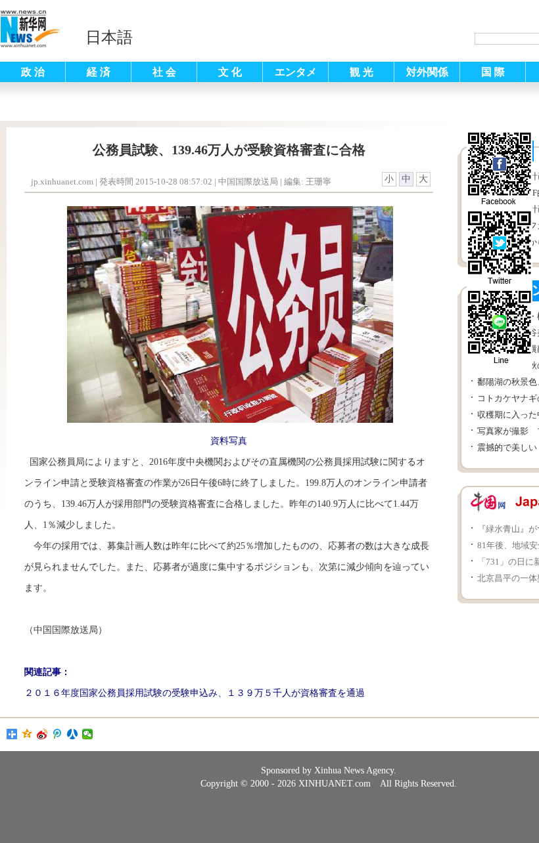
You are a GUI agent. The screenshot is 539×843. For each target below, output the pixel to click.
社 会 (164, 71)
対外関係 (427, 71)
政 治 (33, 71)
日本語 (109, 37)
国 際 (493, 71)
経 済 (98, 71)
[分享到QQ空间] (27, 734)
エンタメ (296, 71)
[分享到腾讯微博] (57, 734)
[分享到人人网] (72, 734)
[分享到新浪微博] (42, 734)
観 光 (361, 71)
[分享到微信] (87, 734)
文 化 (230, 71)
